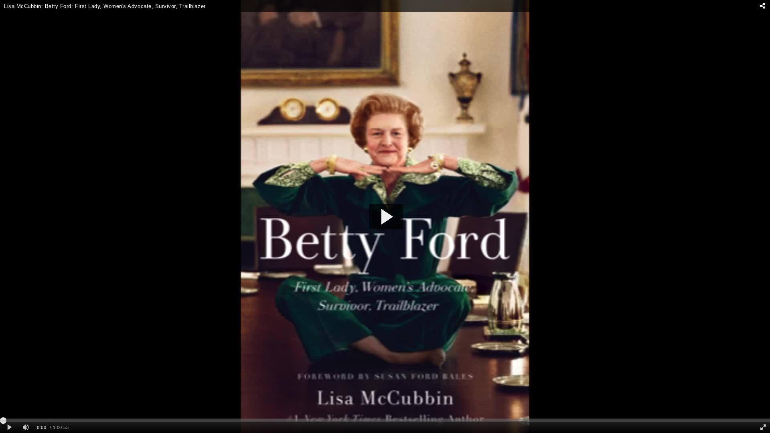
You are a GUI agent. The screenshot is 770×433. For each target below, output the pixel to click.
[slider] (385, 420)
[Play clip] (9, 427)
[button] (386, 216)
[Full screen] (763, 427)
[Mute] (25, 427)
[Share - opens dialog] (762, 6)
